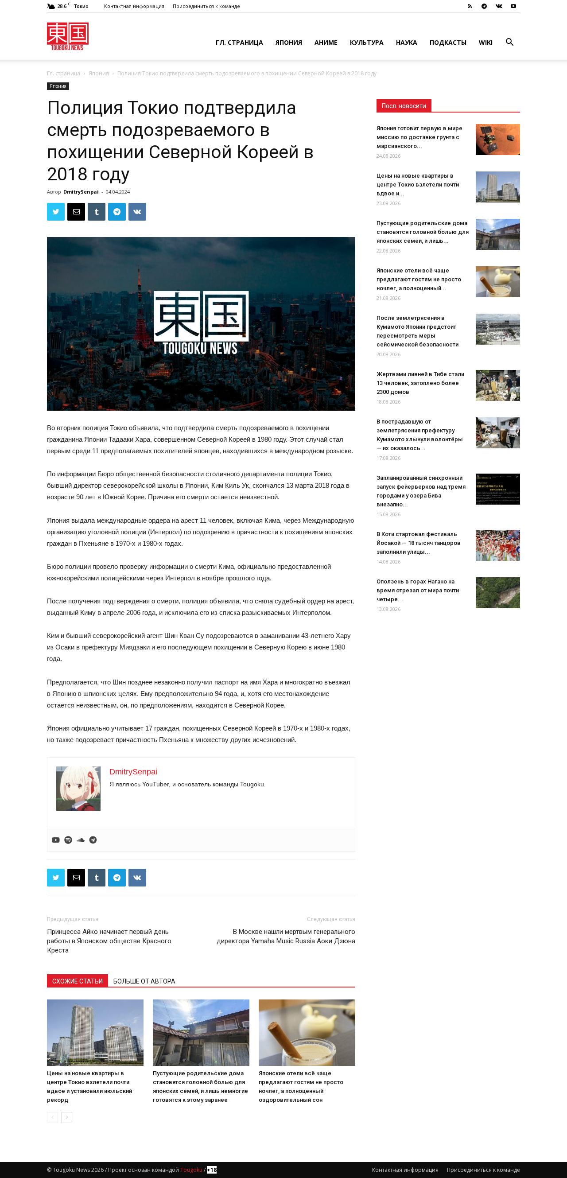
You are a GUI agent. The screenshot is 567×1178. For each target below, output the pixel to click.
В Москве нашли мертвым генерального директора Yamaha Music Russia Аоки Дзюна (286, 936)
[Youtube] (513, 6)
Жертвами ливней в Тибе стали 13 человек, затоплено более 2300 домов (420, 383)
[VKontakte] (498, 6)
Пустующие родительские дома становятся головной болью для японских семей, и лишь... (423, 232)
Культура (367, 42)
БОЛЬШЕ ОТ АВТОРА (144, 981)
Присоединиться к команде (206, 6)
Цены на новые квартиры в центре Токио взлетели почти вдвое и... (418, 184)
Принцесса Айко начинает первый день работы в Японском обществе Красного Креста (109, 941)
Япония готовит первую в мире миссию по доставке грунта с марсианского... (419, 137)
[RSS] (469, 6)
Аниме (326, 42)
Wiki (486, 42)
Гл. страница (239, 42)
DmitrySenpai (81, 191)
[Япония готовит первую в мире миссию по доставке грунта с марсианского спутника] (498, 139)
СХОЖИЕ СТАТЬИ (77, 981)
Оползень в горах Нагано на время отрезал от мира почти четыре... (418, 590)
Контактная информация (134, 6)
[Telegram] (484, 6)
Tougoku (191, 1170)
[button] (509, 43)
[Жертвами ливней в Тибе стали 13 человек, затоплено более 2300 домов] (498, 385)
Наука (406, 42)
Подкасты (448, 42)
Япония (289, 42)
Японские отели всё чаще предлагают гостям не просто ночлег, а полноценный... (419, 279)
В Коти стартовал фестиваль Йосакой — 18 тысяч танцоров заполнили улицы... (419, 543)
